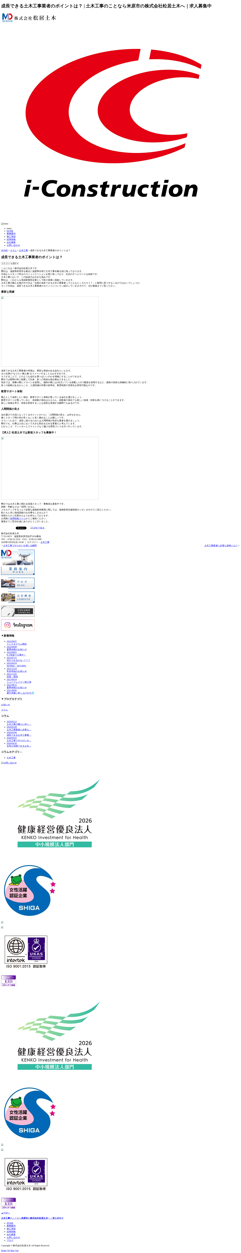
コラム (13, 250)
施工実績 (11, 236)
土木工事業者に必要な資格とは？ (221, 545)
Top (17, 1250)
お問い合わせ (13, 245)
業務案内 (11, 233)
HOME (10, 231)
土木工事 (23, 250)
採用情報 (11, 239)
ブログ (10, 1240)
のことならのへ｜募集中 (32, 1218)
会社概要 (11, 242)
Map (12, 1250)
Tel (8, 1250)
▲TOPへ (5, 1213)
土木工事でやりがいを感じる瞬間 (20, 545)
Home (4, 1250)
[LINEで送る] (37, 528)
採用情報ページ (18, 518)
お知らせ (5, 704)
